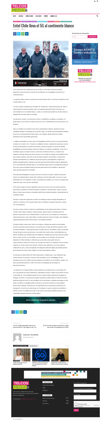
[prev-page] (66, 346)
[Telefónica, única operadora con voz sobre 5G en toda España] (41, 354)
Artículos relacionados (20, 345)
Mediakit (44, 390)
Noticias (21, 16)
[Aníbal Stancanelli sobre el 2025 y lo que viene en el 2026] (60, 354)
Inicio (14, 19)
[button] (97, 16)
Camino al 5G (53, 16)
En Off (14, 16)
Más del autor (33, 345)
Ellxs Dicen (38, 16)
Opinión (46, 16)
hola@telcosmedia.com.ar (28, 399)
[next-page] (68, 346)
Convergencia (17, 360)
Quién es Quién (29, 16)
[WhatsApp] (23, 34)
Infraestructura (42, 21)
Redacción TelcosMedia (30, 335)
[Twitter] (97, 1)
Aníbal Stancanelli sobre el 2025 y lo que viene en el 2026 (59, 363)
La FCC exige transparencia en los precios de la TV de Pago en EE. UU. (25, 326)
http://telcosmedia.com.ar (28, 337)
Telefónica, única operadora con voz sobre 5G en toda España (40, 364)
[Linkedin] (95, 1)
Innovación (51, 21)
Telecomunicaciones (66, 21)
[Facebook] (15, 34)
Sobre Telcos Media (48, 385)
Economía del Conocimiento (29, 21)
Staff (43, 387)
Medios (57, 21)
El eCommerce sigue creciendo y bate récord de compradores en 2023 (56, 326)
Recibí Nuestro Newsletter (80, 33)
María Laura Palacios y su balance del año (20, 363)
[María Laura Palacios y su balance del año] (21, 354)
